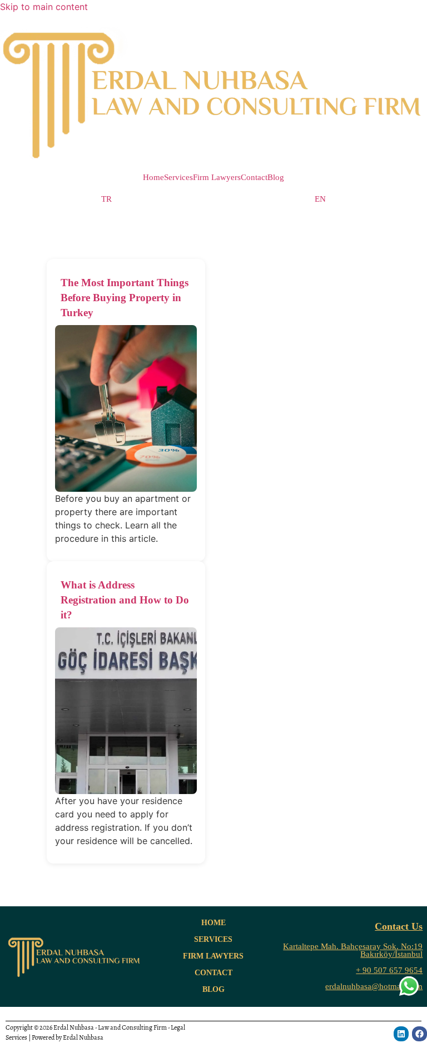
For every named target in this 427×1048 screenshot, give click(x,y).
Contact (254, 177)
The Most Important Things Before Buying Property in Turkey (124, 297)
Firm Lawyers (217, 177)
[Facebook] (419, 1033)
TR (106, 199)
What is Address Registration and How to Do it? (125, 600)
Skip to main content (44, 6)
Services (178, 177)
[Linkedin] (401, 1033)
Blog (275, 177)
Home (153, 177)
